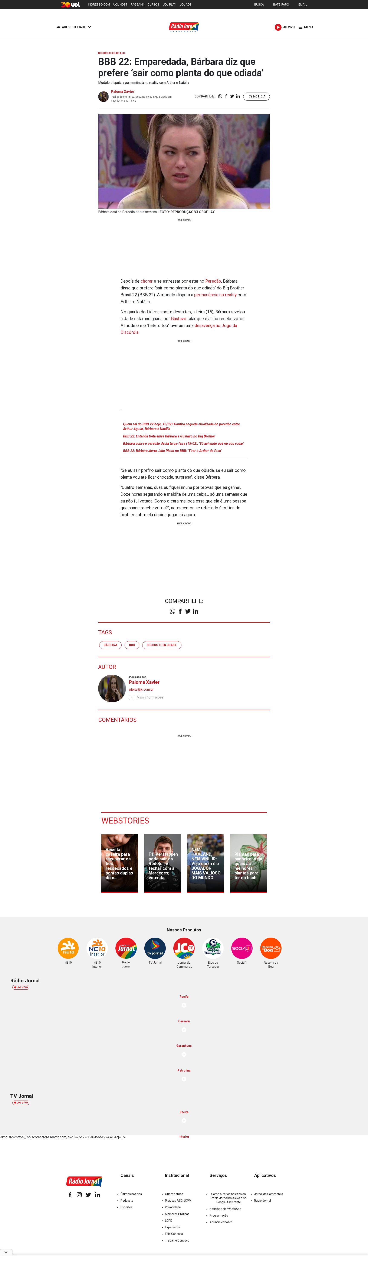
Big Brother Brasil (162, 645)
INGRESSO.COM (99, 4)
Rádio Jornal (262, 1200)
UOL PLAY (169, 4)
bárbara (110, 645)
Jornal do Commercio (268, 1194)
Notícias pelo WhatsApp (225, 1209)
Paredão (213, 281)
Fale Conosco (174, 1234)
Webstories (125, 820)
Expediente (172, 1227)
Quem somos (174, 1194)
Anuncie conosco (221, 1222)
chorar (147, 281)
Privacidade (173, 1207)
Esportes (126, 1207)
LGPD (168, 1220)
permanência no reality (215, 294)
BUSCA (259, 4)
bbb (132, 645)
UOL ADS (185, 4)
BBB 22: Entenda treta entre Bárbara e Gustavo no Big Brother (169, 436)
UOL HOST (120, 4)
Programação (219, 1215)
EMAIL (302, 4)
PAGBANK (137, 4)
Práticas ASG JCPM (178, 1200)
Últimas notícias (131, 1194)
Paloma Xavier (122, 92)
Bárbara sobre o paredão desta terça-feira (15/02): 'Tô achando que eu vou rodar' (183, 443)
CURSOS (153, 4)
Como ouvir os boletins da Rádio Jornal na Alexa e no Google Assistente (228, 1198)
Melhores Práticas (177, 1214)
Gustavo (178, 318)
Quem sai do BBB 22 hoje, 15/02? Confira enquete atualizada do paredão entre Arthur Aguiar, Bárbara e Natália (181, 426)
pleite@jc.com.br (141, 689)
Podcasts (127, 1200)
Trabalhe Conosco (177, 1240)
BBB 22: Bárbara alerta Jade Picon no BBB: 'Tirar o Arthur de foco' (172, 451)
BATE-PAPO (281, 4)
